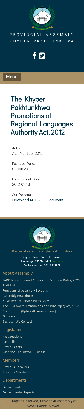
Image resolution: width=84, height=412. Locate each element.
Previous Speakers (16, 367)
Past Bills (9, 342)
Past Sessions (12, 336)
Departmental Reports (19, 392)
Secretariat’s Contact (17, 321)
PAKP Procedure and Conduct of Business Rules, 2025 (41, 280)
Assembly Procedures (18, 296)
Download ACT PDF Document (38, 199)
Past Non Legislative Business (24, 352)
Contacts (57, 261)
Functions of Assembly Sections (25, 290)
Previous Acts (12, 347)
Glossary (9, 316)
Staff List (9, 285)
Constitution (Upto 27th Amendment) (29, 311)
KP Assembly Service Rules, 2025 (26, 301)
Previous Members (16, 372)
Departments (12, 387)
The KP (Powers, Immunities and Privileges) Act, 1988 (41, 306)
